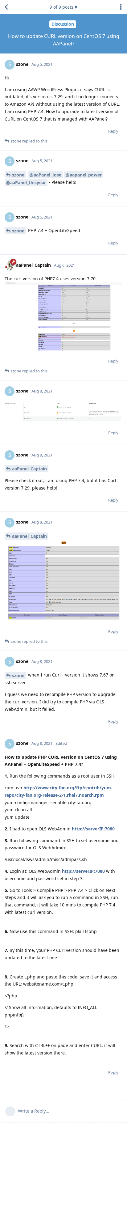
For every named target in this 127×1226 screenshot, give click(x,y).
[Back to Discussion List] (6, 7)
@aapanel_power (84, 175)
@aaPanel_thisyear (26, 182)
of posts (61, 7)
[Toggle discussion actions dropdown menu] (121, 7)
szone (18, 175)
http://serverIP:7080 (93, 829)
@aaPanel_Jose (45, 175)
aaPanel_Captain (29, 469)
